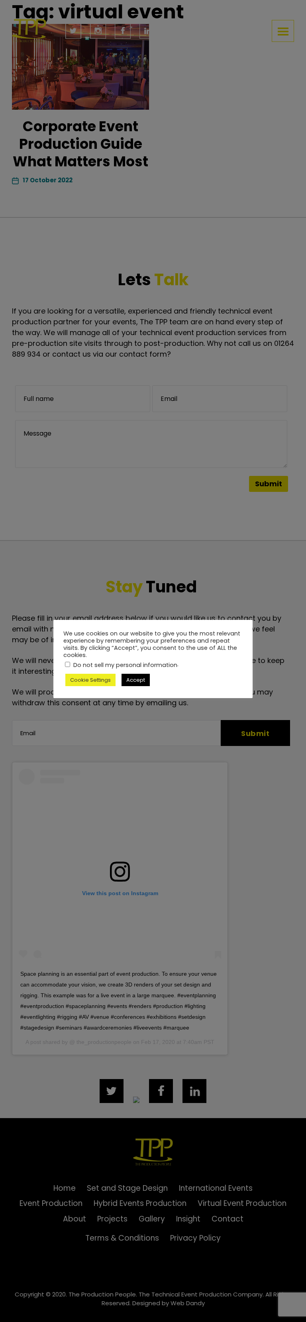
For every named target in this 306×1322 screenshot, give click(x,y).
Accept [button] (135, 680)
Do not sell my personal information (125, 665)
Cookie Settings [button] (90, 680)
